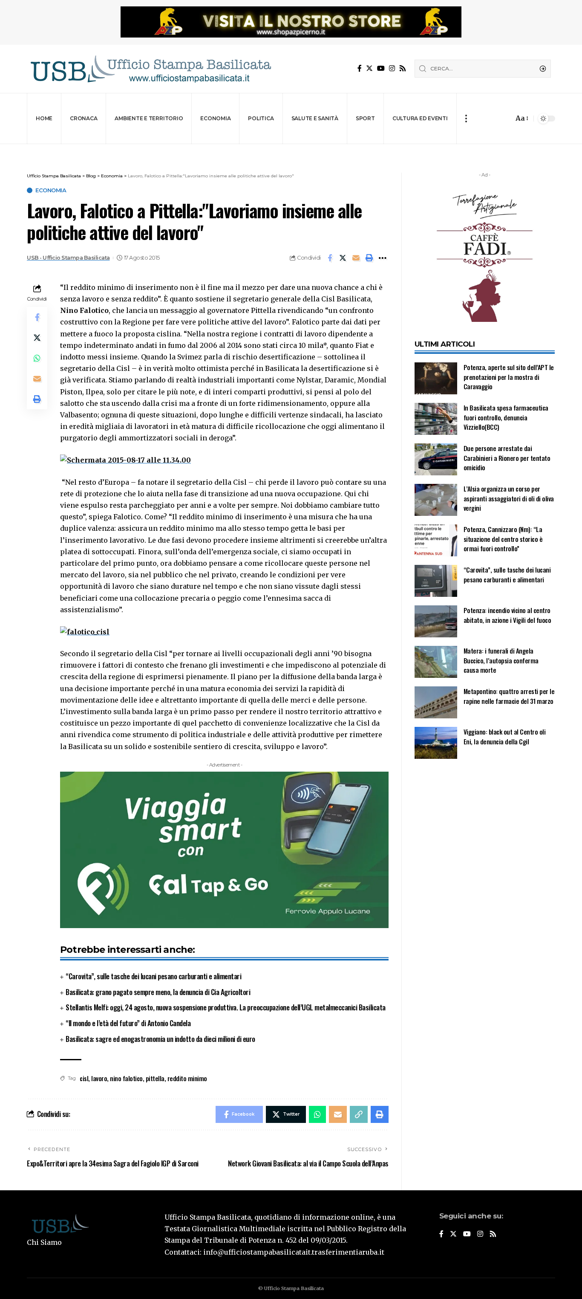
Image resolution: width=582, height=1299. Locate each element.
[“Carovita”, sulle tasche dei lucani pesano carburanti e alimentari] (436, 581)
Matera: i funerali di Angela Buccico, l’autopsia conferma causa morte (501, 660)
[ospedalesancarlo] (291, 150)
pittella (155, 1078)
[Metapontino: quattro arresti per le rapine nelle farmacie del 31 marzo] (436, 702)
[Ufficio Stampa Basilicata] (150, 69)
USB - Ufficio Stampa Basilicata (68, 258)
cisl (84, 1078)
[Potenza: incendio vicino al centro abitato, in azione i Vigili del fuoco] (436, 621)
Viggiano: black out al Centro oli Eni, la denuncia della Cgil (505, 736)
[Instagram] (392, 68)
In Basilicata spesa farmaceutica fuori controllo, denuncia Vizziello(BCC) (506, 417)
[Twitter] (369, 68)
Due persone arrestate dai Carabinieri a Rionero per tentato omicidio (507, 457)
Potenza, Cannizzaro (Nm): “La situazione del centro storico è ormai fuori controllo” (503, 538)
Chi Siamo (44, 1242)
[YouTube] (381, 68)
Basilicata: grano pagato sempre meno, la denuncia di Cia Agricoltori (158, 992)
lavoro (99, 1078)
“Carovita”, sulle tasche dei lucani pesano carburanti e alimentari (153, 976)
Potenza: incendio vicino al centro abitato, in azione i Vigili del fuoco (507, 615)
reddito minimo (187, 1078)
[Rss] (402, 68)
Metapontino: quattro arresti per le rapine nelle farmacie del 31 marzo (509, 696)
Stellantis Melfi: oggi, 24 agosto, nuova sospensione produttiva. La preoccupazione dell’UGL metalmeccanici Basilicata (226, 1007)
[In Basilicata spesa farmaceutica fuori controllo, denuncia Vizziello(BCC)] (436, 419)
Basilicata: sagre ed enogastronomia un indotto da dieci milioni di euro (160, 1038)
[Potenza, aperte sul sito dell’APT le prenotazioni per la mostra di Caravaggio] (436, 378)
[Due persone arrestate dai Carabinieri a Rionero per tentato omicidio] (436, 459)
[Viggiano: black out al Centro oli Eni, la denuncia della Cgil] (436, 743)
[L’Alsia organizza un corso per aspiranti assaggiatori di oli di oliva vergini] (436, 500)
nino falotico (126, 1078)
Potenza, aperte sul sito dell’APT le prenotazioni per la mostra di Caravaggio (509, 376)
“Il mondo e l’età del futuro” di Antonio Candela (128, 1023)
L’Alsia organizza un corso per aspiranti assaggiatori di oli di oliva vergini (509, 498)
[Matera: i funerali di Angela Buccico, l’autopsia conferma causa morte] (436, 662)
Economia (50, 190)
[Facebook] (359, 68)
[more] (465, 118)
